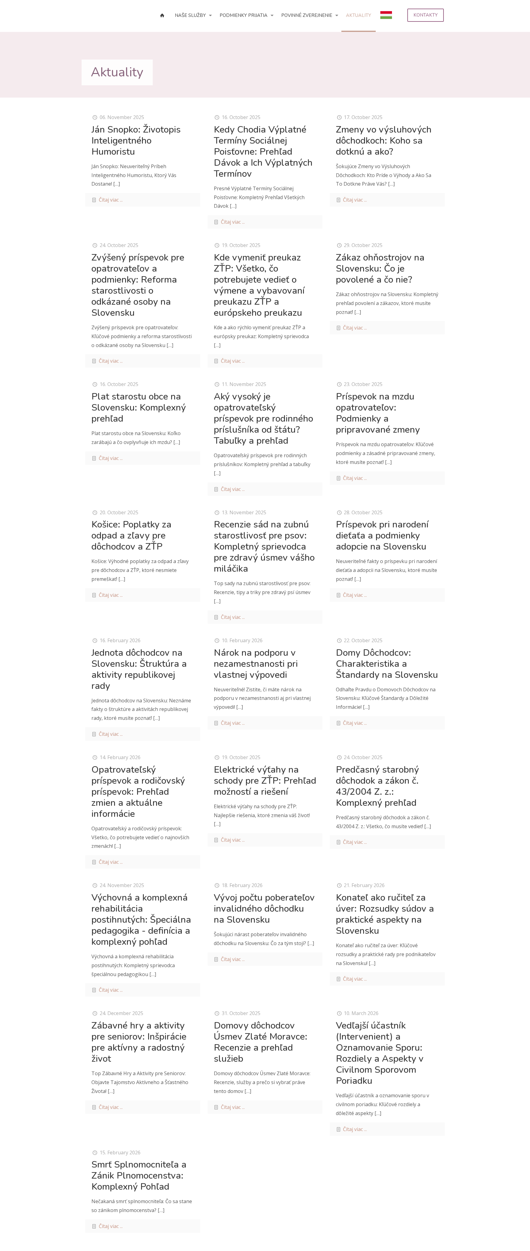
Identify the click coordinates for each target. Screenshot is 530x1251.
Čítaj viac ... (111, 199)
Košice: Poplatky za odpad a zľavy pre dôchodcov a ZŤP (131, 535)
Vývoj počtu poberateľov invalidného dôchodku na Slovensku (264, 908)
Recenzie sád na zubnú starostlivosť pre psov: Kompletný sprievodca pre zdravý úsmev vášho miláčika (264, 546)
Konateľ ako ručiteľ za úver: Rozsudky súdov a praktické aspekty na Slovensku (385, 914)
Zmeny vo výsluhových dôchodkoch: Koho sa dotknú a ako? (384, 140)
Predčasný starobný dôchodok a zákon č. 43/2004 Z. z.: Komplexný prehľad (377, 786)
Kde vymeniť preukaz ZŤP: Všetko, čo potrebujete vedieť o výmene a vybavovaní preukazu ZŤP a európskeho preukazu (259, 285)
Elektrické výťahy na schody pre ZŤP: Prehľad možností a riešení (265, 780)
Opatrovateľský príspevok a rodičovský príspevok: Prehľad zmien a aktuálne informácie (138, 791)
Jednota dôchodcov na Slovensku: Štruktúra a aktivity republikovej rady (139, 669)
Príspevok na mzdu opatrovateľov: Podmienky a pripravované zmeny (378, 413)
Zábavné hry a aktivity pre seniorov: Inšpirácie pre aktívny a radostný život (138, 1042)
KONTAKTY (425, 15)
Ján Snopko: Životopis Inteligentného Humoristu (136, 140)
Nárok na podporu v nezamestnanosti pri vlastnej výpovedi (256, 664)
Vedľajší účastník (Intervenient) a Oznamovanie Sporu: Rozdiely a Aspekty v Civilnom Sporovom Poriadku (380, 1053)
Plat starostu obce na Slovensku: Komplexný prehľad (138, 407)
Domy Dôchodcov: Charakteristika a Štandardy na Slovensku (387, 664)
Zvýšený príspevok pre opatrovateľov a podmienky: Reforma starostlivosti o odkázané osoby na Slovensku (137, 285)
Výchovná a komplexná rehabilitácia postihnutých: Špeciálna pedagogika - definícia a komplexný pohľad (141, 919)
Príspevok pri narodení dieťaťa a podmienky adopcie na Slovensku (382, 535)
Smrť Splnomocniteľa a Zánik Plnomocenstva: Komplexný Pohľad (138, 1175)
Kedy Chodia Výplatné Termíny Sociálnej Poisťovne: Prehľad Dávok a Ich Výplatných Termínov (263, 151)
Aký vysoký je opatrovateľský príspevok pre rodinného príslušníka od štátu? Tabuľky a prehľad (263, 418)
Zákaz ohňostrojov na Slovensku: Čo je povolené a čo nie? (380, 268)
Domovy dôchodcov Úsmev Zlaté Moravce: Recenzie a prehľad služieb (260, 1042)
